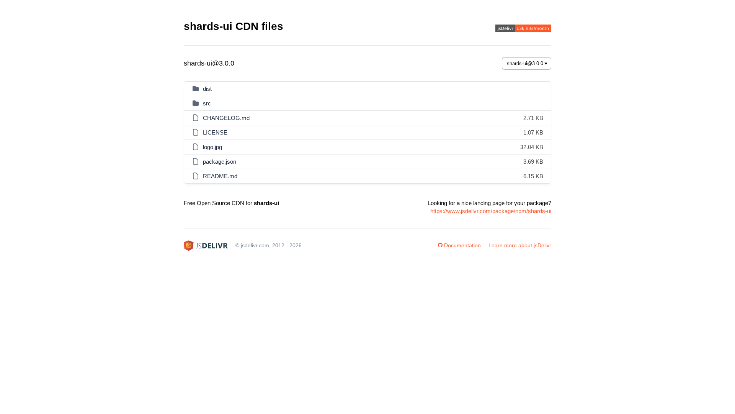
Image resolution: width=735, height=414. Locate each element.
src (207, 103)
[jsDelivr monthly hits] (523, 29)
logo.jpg (212, 147)
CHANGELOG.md (226, 118)
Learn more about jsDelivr (519, 245)
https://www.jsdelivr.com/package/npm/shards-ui (490, 211)
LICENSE (215, 132)
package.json (219, 161)
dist (207, 88)
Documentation (462, 245)
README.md (220, 176)
